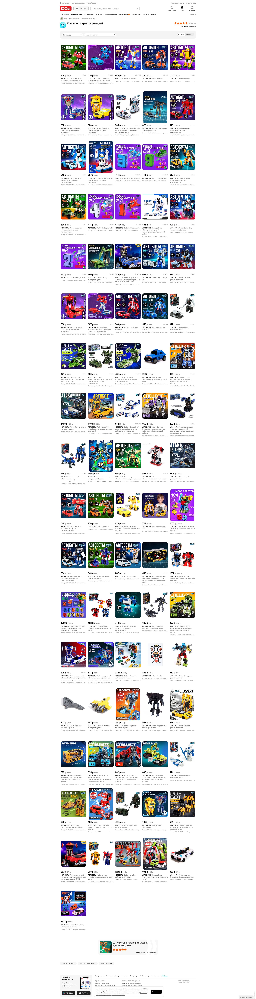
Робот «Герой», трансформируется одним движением (70, 130)
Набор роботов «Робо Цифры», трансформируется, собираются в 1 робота (73, 628)
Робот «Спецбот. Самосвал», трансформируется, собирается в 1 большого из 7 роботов (181, 629)
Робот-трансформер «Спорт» (153, 328)
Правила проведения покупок (130, 983)
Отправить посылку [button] (78, 3)
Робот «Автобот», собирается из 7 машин (125, 876)
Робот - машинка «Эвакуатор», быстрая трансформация (125, 628)
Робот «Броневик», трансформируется (126, 826)
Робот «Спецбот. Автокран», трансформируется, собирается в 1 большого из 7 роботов (71, 778)
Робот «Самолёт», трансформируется (180, 279)
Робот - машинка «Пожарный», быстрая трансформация (180, 130)
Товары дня (134, 976)
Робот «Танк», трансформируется (97, 279)
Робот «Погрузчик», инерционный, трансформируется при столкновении (181, 827)
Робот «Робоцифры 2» (73, 278)
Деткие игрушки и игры (87, 963)
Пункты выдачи (100, 981)
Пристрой (145, 14)
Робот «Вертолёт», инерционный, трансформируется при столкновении (72, 379)
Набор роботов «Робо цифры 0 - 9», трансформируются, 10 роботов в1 (182, 528)
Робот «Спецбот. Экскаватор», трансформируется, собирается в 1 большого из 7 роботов (126, 778)
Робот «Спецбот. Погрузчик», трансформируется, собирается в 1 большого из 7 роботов (181, 380)
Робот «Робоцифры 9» (154, 178)
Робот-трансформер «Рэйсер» (126, 328)
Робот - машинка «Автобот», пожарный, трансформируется (71, 528)
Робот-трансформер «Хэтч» (153, 527)
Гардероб (98, 14)
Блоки (182, 35)
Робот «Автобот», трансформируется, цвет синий (99, 79)
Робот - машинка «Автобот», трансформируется (71, 79)
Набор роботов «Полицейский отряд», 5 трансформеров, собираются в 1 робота (153, 231)
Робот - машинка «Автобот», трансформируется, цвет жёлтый (127, 528)
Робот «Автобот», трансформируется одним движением (98, 130)
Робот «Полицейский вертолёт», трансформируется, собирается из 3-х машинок (127, 429)
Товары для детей (68, 963)
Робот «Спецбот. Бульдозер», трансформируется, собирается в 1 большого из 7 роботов (153, 430)
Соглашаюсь (156, 992)
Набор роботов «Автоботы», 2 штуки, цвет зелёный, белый (155, 877)
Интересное (136, 14)
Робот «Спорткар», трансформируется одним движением (72, 329)
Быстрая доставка (121, 976)
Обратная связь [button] (191, 3)
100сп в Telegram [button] (91, 3)
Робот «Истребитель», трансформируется (154, 129)
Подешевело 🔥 (124, 14)
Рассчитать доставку (102, 983)
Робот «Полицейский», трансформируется (73, 428)
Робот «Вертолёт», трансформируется (126, 727)
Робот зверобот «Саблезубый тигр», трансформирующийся (71, 479)
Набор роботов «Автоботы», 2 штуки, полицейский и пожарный (182, 578)
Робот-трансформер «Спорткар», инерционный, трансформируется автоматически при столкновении (182, 430)
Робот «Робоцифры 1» (127, 228)
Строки (190, 35)
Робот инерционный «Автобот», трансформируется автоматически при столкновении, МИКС (154, 579)
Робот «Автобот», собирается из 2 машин (98, 478)
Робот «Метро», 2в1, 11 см (155, 279)
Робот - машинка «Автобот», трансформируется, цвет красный (100, 827)
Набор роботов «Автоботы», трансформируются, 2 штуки (100, 877)
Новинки (90, 14)
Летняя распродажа (78, 14)
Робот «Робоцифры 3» (127, 178)
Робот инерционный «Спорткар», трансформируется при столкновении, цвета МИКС (127, 280)
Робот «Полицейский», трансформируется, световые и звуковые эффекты (127, 130)
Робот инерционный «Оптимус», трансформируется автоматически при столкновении (99, 678)
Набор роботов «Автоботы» (152, 826)
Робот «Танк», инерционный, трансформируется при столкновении (126, 379)
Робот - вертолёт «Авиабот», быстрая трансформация (128, 478)
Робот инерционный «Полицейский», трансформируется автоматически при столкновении (73, 678)
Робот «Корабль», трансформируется (98, 577)
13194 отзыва (192, 23)
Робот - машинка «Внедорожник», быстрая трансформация (71, 230)
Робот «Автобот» (152, 78)
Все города (65, 3)
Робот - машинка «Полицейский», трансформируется (182, 876)
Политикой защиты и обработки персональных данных (121, 994)
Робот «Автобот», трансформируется (180, 727)
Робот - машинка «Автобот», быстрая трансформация (155, 478)
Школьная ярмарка (110, 14)
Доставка (193, 14)
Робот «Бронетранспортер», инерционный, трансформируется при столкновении (100, 380)
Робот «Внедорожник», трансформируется (182, 677)
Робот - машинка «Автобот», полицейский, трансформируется (71, 578)
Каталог (83, 8)
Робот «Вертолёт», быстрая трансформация (181, 229)
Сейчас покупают (146, 976)
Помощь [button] (181, 3)
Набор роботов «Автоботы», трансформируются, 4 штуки (100, 628)
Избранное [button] (174, 3)
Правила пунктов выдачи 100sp (131, 985)
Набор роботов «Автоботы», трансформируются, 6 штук (154, 379)
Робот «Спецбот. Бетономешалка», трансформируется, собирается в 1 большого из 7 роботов (100, 778)
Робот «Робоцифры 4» (100, 228)
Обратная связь (247, 997)
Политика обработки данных (130, 981)
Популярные (64, 14)
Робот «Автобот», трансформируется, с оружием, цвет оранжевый (100, 429)
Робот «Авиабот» (125, 78)
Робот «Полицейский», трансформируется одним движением (100, 180)
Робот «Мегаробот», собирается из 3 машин (72, 926)
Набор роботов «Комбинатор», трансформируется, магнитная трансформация (100, 329)
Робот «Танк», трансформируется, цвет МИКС (72, 826)
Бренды (153, 14)
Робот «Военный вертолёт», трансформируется (153, 627)
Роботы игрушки (106, 963)
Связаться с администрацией (105, 985)
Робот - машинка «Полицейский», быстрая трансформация (71, 180)
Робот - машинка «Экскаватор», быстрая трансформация (180, 180)
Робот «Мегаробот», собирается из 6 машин (126, 677)
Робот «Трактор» (180, 78)
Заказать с (161, 976)
